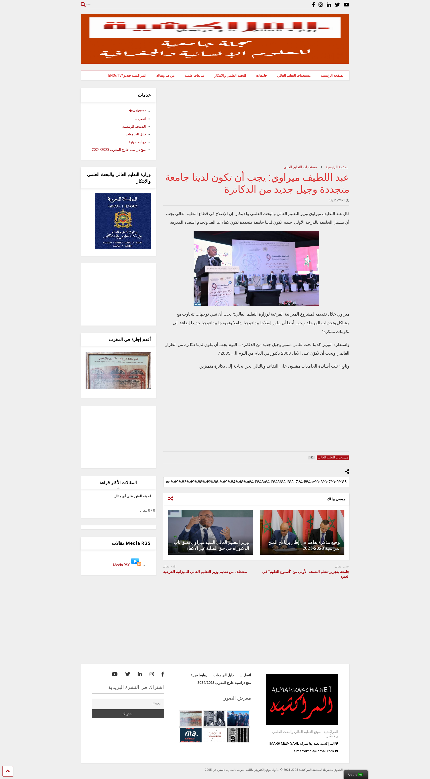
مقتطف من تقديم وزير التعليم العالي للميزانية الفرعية (205, 571)
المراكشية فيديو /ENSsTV (127, 75)
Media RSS (121, 565)
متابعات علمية (195, 75)
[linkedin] (329, 4)
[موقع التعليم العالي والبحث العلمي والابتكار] (215, 61)
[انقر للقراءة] (302, 532)
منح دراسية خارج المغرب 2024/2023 (119, 150)
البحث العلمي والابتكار (230, 75)
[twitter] (337, 4)
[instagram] (321, 4)
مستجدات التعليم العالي (294, 75)
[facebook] (313, 4)
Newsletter (137, 111)
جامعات (261, 75)
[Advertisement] (256, 123)
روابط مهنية (137, 142)
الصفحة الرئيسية (332, 75)
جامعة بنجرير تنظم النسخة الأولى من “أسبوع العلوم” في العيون (305, 574)
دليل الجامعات (136, 134)
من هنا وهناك (165, 75)
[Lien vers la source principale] (136, 565)
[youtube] (346, 4)
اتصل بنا (140, 119)
